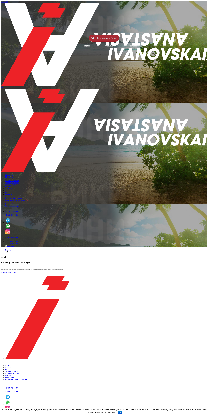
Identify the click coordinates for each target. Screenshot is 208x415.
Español (133, 46)
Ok (120, 412)
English (87, 46)
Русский (63, 46)
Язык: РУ (4, 2)
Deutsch (110, 46)
